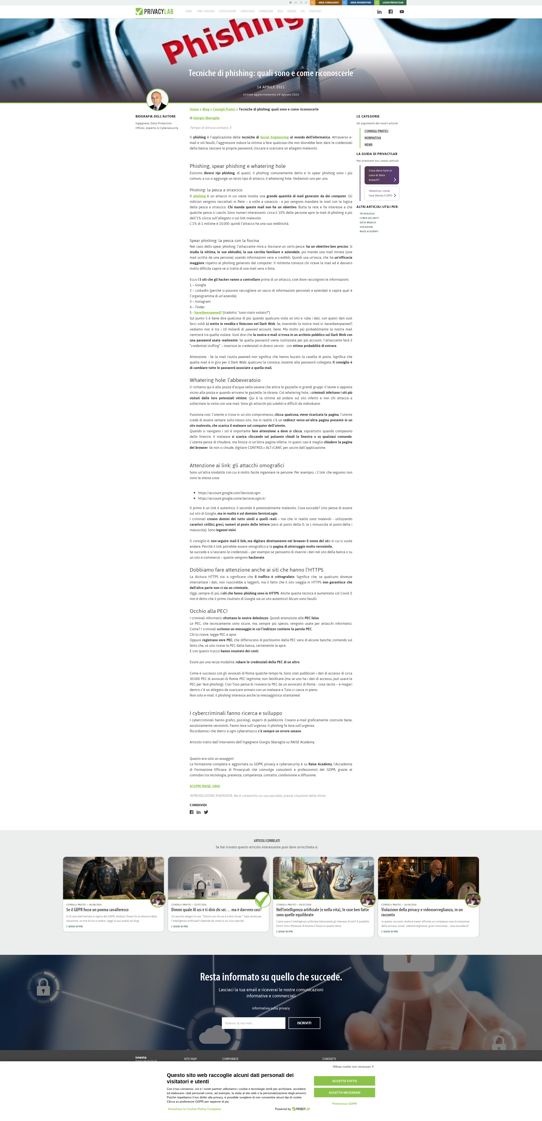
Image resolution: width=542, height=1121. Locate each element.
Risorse (291, 11)
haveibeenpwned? (208, 312)
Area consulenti (329, 2)
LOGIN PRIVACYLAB (393, 2)
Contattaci (315, 11)
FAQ (303, 11)
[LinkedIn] (379, 11)
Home (189, 11)
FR (301, 2)
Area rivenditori (361, 2)
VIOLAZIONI (366, 227)
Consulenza (247, 11)
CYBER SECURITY (369, 218)
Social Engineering (274, 137)
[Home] (154, 11)
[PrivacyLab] (300, 1109)
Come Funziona (205, 11)
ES (306, 2)
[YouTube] (402, 11)
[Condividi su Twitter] (206, 812)
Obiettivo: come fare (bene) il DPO (380, 193)
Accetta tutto (344, 1081)
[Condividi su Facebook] (192, 812)
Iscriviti (304, 1023)
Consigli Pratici (224, 109)
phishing (199, 196)
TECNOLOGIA (367, 213)
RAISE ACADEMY (369, 231)
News (368, 145)
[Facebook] (390, 11)
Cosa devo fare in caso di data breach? (380, 175)
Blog (280, 11)
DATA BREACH (368, 222)
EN (295, 2)
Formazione (266, 11)
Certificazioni (227, 11)
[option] (113, 894)
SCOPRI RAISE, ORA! (205, 786)
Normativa (373, 138)
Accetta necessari (344, 1092)
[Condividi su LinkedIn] (198, 812)
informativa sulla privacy (271, 1008)
